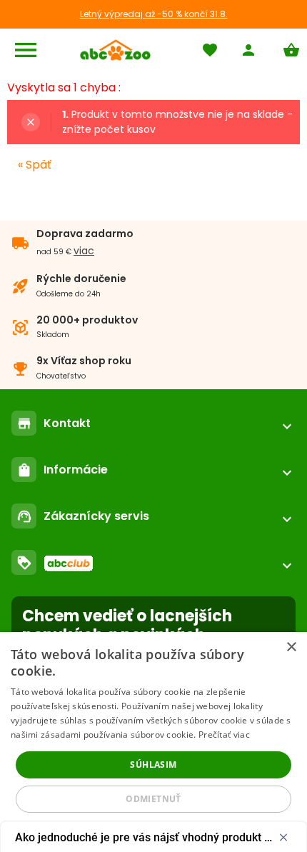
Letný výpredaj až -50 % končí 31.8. (154, 14)
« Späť (34, 164)
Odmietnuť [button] (153, 799)
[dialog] (153, 742)
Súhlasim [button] (153, 764)
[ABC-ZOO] (115, 50)
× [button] (291, 647)
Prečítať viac (224, 734)
